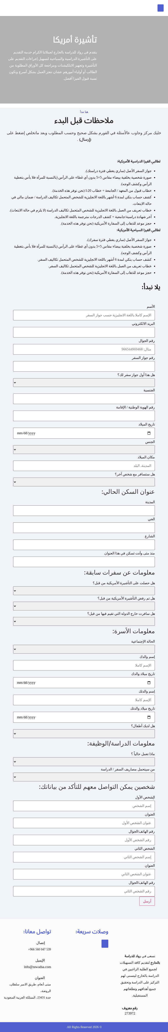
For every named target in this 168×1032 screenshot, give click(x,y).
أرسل (147, 901)
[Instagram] (37, 1009)
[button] (161, 8)
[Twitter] (29, 1009)
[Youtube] (20, 1009)
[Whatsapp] (46, 1009)
